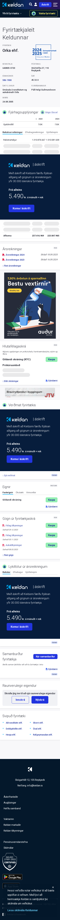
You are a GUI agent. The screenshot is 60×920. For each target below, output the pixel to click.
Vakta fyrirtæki (47, 13)
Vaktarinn (9, 819)
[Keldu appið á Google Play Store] (12, 877)
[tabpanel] (30, 499)
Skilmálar (9, 847)
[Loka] (31, 887)
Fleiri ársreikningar (12, 266)
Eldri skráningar (11, 381)
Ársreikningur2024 (15, 254)
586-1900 (7, 80)
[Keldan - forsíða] (19, 165)
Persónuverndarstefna (16, 842)
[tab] (12, 132)
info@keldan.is (35, 785)
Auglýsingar (10, 802)
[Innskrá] (35, 5)
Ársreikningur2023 (15, 259)
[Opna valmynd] (55, 4)
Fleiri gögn (9, 555)
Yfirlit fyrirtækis (10, 13)
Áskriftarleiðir (11, 796)
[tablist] (31, 133)
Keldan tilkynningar (14, 830)
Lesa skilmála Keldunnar (23, 910)
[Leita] (30, 5)
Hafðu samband (12, 808)
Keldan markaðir (12, 825)
